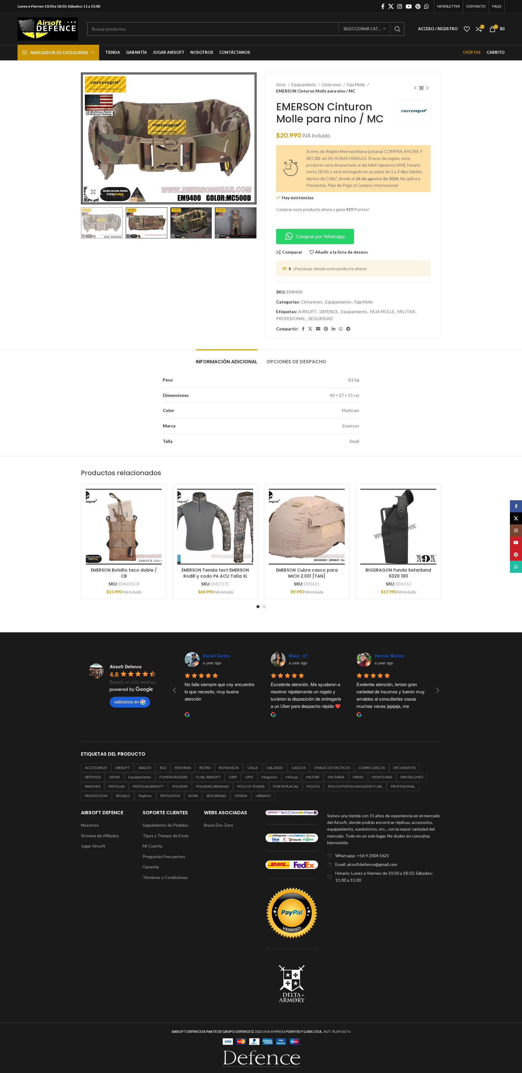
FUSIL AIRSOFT (208, 777)
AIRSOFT (307, 311)
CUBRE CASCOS (372, 767)
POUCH (313, 786)
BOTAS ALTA (229, 767)
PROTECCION (96, 795)
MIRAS (358, 777)
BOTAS (205, 767)
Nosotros (90, 825)
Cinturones (332, 84)
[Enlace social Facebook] (382, 6)
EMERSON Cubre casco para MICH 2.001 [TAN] (307, 573)
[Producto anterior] (415, 88)
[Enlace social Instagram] (399, 6)
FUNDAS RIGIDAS (174, 777)
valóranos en (126, 702)
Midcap (292, 777)
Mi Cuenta (152, 845)
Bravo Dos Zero (218, 825)
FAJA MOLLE (382, 311)
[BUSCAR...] (397, 29)
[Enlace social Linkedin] (333, 329)
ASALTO (144, 767)
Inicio (281, 84)
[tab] (226, 358)
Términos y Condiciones (165, 877)
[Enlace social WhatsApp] (426, 6)
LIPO (249, 777)
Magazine (269, 777)
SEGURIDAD (320, 318)
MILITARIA (336, 777)
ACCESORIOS (96, 767)
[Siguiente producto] (427, 88)
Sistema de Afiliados (100, 835)
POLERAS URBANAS (212, 786)
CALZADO (274, 767)
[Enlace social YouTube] (409, 6)
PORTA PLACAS (285, 786)
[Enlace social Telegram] (348, 329)
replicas (145, 795)
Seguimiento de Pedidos (165, 825)
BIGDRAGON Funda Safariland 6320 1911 (398, 573)
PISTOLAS (116, 786)
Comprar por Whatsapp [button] (320, 236)
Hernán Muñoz (389, 656)
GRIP (233, 777)
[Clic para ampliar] (93, 192)
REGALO (123, 795)
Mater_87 (298, 656)
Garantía (151, 866)
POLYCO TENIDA (251, 786)
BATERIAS (183, 767)
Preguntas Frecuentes (164, 856)
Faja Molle (356, 84)
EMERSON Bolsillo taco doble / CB (124, 573)
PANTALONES (412, 777)
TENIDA (240, 795)
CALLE (252, 767)
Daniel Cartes (216, 656)
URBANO (263, 795)
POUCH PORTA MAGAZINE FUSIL (355, 786)
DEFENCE (329, 311)
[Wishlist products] (467, 29)
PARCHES (92, 786)
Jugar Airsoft (93, 845)
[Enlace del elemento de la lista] (384, 855)
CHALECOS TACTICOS (332, 767)
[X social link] (390, 6)
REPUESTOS (170, 795)
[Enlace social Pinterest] (418, 6)
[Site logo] (48, 28)
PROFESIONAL (290, 318)
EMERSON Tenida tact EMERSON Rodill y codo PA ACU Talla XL (215, 573)
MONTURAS (382, 777)
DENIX (114, 777)
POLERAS (180, 786)
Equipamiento (304, 84)
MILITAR (406, 311)
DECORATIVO (404, 767)
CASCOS (298, 767)
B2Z (163, 767)
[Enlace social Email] (318, 329)
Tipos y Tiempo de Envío (166, 835)
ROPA (193, 795)
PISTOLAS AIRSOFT (148, 786)
